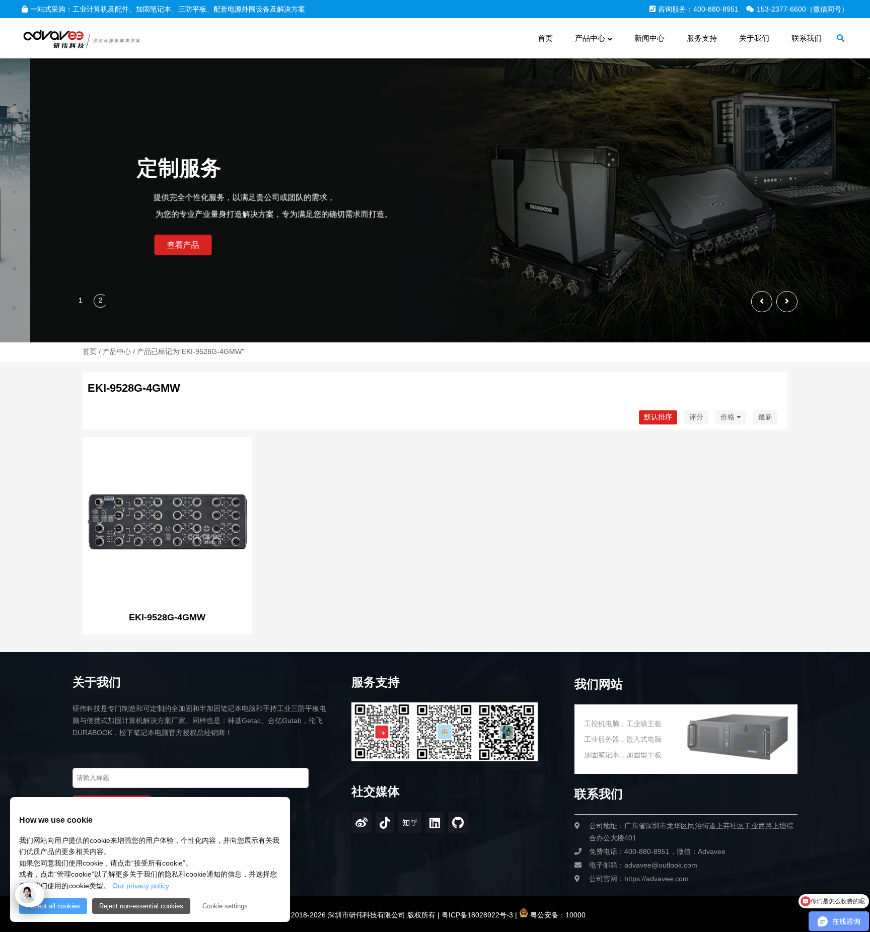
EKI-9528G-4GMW (167, 617)
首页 (90, 351)
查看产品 (113, 245)
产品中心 (117, 351)
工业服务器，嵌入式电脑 (623, 739)
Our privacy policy (140, 886)
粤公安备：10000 (557, 915)
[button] (787, 301)
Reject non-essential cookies (141, 906)
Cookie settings (225, 906)
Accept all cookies (53, 906)
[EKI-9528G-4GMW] (167, 523)
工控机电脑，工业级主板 (623, 724)
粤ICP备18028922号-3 (476, 915)
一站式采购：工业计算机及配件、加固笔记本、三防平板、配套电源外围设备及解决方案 (167, 9)
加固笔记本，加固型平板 (623, 755)
